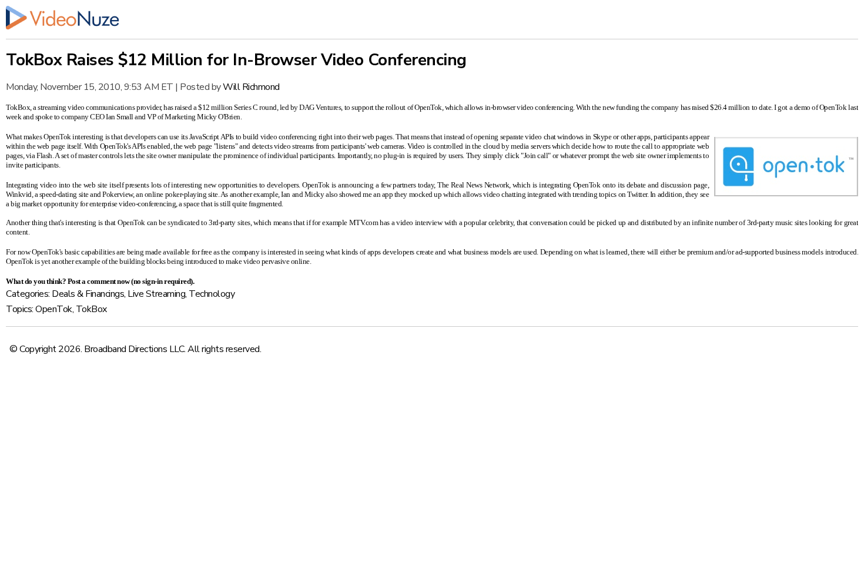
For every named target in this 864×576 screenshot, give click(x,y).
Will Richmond (251, 87)
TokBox (18, 107)
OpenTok (428, 107)
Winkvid (19, 194)
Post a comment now (99, 281)
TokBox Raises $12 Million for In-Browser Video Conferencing (236, 60)
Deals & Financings (88, 293)
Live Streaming (156, 293)
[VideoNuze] (432, 17)
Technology (212, 293)
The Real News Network (473, 184)
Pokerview (117, 194)
